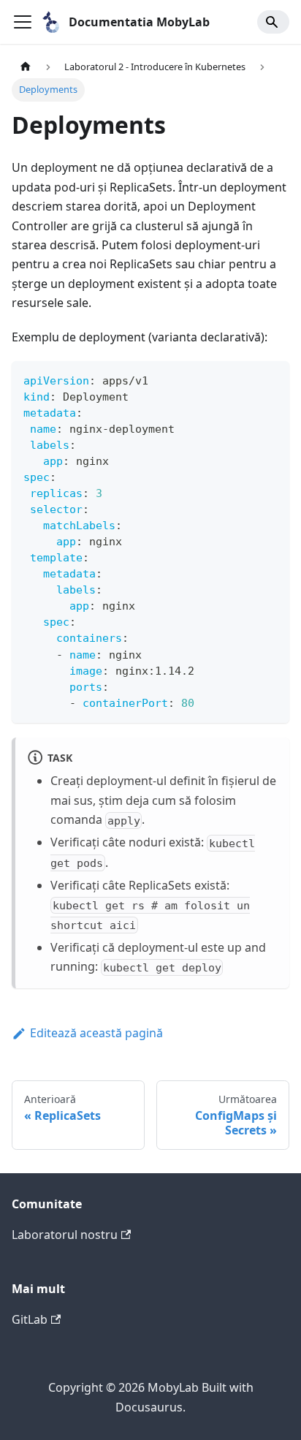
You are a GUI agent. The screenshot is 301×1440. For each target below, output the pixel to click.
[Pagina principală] (25, 67)
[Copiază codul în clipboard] (271, 379)
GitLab (29, 1319)
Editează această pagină (96, 1033)
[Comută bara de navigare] (23, 22)
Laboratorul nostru (65, 1235)
